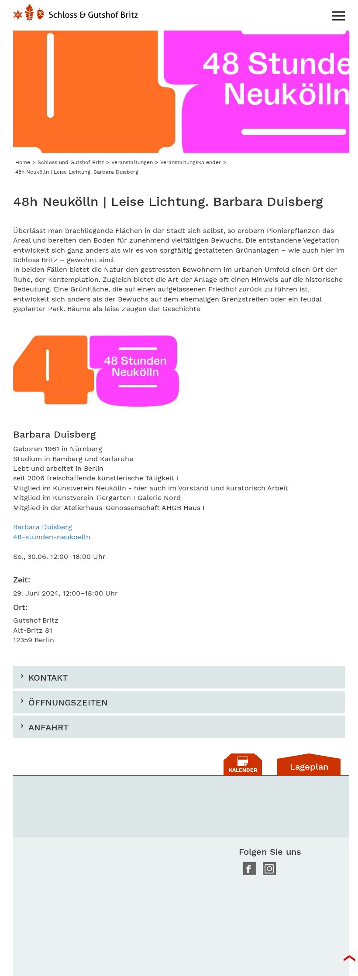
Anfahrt (48, 727)
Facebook (249, 868)
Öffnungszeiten (68, 702)
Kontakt (48, 677)
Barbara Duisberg (42, 527)
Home (75, 17)
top (349, 958)
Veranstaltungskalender (190, 162)
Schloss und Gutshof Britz (71, 162)
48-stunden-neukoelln (51, 537)
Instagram (269, 868)
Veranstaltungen (132, 162)
